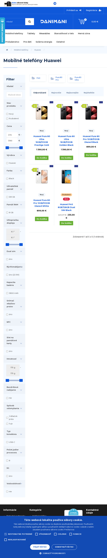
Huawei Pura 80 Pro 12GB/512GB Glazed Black (91, 139)
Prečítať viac (69, 529)
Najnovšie (56, 93)
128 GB (12, 197)
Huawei (37, 50)
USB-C (12, 442)
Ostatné (60, 42)
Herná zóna (84, 33)
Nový (11, 114)
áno (10, 259)
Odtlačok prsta (13, 417)
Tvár (11, 424)
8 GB (11, 212)
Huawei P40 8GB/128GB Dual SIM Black (66, 207)
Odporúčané (39, 93)
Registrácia (92, 10)
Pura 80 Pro (59, 78)
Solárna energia (44, 42)
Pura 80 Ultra (78, 78)
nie (10, 398)
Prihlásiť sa (72, 10)
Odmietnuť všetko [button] (64, 547)
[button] (53, 553)
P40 (38, 78)
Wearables (44, 33)
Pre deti (27, 42)
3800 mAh (13, 293)
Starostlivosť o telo (64, 33)
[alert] (53, 537)
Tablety (31, 33)
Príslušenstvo (12, 42)
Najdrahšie (89, 93)
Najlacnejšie (72, 93)
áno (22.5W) (14, 275)
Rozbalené (14, 118)
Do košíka (42, 158)
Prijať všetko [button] (40, 547)
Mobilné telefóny (14, 33)
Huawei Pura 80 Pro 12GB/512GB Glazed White (41, 203)
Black (11, 178)
